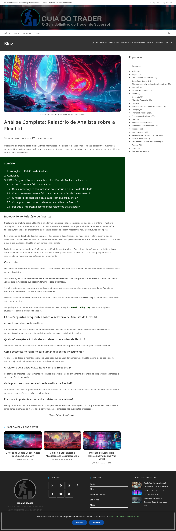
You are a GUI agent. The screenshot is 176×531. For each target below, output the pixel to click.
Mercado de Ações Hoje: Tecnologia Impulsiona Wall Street (102, 455)
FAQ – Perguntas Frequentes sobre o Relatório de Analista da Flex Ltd (45, 180)
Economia (136, 97)
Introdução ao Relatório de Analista (26, 171)
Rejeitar (96, 522)
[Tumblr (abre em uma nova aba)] (164, 2)
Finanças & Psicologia (140, 113)
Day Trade (136, 87)
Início (92, 484)
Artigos (134, 74)
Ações (134, 71)
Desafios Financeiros (140, 90)
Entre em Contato (98, 494)
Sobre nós (94, 499)
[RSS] (69, 494)
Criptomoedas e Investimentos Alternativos (149, 84)
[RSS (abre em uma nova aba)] (170, 2)
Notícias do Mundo (139, 138)
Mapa (92, 504)
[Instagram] (69, 485)
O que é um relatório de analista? (29, 184)
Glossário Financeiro (140, 122)
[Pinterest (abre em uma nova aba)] (157, 2)
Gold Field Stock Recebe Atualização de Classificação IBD (62, 454)
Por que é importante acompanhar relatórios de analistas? (43, 206)
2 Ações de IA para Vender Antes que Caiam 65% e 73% (23, 454)
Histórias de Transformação (143, 125)
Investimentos (137, 132)
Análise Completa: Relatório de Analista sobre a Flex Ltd (144, 42)
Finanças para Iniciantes (141, 116)
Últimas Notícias (44, 138)
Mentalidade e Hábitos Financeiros (146, 135)
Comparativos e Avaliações (142, 77)
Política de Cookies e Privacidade (124, 516)
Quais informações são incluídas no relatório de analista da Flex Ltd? (49, 189)
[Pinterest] (77, 485)
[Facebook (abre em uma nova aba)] (154, 2)
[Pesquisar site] (169, 33)
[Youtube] (60, 494)
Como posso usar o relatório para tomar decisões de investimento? (48, 193)
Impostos (135, 129)
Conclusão (11, 175)
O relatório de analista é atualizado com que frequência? (42, 197)
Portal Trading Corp (80, 307)
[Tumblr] (52, 494)
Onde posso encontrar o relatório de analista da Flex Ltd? (42, 202)
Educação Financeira (140, 100)
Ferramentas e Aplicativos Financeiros (147, 106)
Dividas (135, 93)
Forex (134, 119)
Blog (92, 489)
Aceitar (79, 522)
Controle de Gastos (139, 81)
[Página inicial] (93, 42)
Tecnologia (136, 148)
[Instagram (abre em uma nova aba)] (161, 2)
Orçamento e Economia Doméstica (146, 141)
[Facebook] (60, 485)
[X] (52, 485)
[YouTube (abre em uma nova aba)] (167, 2)
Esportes (135, 103)
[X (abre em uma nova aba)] (151, 2)
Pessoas (135, 145)
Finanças (135, 109)
